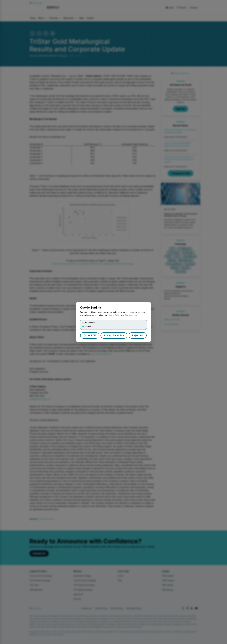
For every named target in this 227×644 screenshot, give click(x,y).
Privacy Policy (114, 315)
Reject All (137, 335)
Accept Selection (114, 335)
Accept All (90, 335)
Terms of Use (131, 315)
